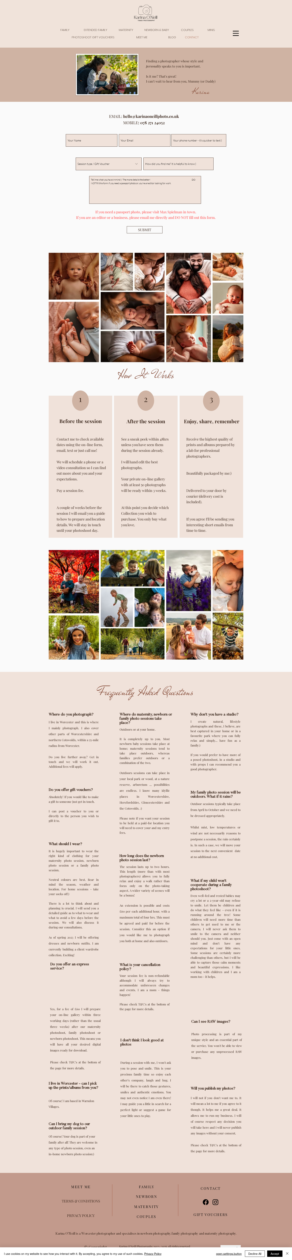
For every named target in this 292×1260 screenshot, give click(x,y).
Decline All (254, 1254)
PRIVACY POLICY (81, 1215)
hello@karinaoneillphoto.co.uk (151, 116)
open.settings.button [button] (229, 1254)
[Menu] (236, 33)
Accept (275, 1254)
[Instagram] (215, 1202)
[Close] (287, 1253)
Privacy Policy (152, 1254)
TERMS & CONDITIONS (81, 1201)
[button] (65, 30)
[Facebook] (206, 1202)
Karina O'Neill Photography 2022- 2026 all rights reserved (154, 1246)
